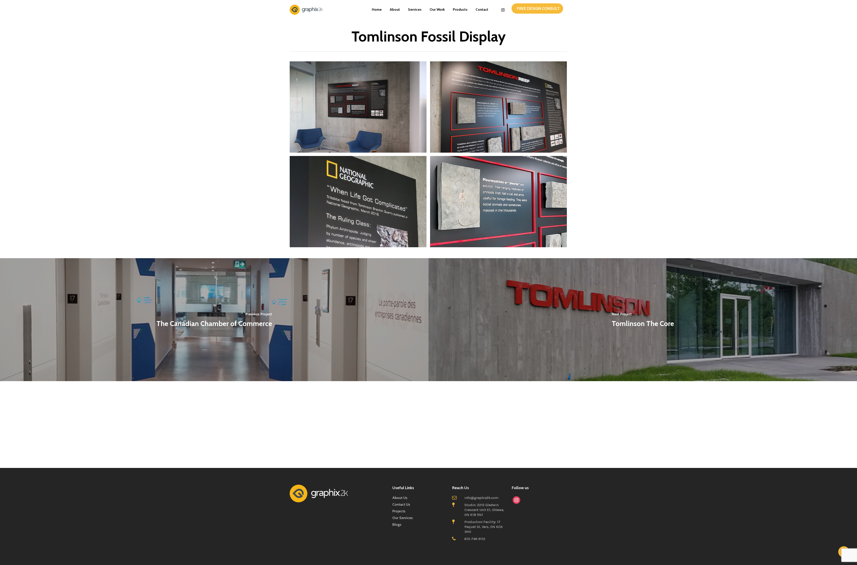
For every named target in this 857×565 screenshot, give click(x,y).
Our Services (402, 518)
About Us (399, 498)
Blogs (396, 524)
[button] (537, 8)
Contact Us (401, 504)
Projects (398, 511)
